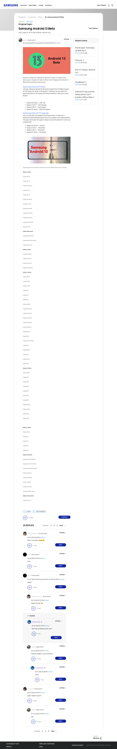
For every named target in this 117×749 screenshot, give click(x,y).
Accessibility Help (12, 744)
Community (23, 5)
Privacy (9, 747)
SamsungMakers (40, 511)
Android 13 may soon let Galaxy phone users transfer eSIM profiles (84, 94)
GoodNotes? (80, 82)
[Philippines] (11, 5)
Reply (60, 545)
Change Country (77, 745)
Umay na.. (79, 60)
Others (59, 43)
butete (28, 511)
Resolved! (29, 21)
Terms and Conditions (47, 744)
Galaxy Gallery (33, 5)
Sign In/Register (101, 5)
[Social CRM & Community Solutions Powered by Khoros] (97, 737)
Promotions (48, 5)
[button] (67, 39)
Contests (40, 5)
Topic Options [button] (93, 28)
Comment (64, 517)
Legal (41, 747)
